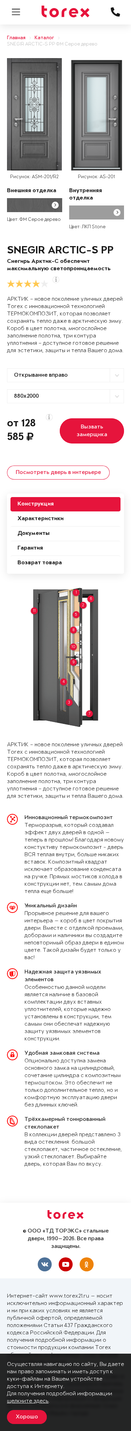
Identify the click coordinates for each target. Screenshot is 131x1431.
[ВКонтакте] (45, 1264)
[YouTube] (66, 1264)
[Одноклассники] (87, 1264)
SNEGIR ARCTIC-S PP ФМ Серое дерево (52, 44)
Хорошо (27, 1417)
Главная (16, 38)
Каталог (44, 38)
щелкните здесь (28, 1401)
